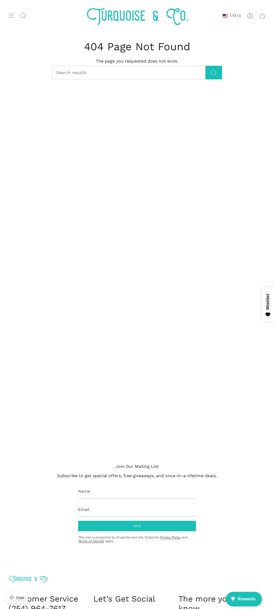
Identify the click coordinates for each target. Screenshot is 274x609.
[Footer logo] (29, 579)
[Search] (214, 72)
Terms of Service (91, 541)
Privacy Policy (170, 537)
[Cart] (262, 16)
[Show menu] (11, 16)
